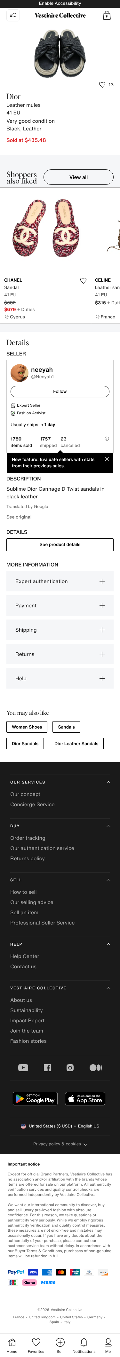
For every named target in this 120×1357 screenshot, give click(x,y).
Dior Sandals (25, 743)
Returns (24, 654)
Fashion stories (28, 1041)
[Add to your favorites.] (83, 281)
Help (21, 678)
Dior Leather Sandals (76, 743)
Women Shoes (27, 727)
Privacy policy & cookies (57, 1144)
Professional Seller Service (42, 922)
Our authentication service (42, 848)
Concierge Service (32, 804)
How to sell (23, 892)
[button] (106, 15)
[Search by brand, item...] (13, 15)
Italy (66, 1322)
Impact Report (27, 1020)
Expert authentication (41, 581)
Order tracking (27, 838)
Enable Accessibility (60, 3)
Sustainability (26, 1010)
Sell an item (24, 912)
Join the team (26, 1030)
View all (78, 177)
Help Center (24, 956)
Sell (16, 880)
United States (71, 1317)
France (19, 1317)
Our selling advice (31, 902)
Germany (95, 1317)
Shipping (26, 630)
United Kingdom (42, 1317)
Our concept (25, 794)
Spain (54, 1322)
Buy (15, 826)
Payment (25, 605)
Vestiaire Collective (38, 988)
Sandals (66, 727)
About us (21, 1000)
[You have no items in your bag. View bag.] (106, 15)
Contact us (23, 966)
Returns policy (27, 858)
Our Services (27, 782)
